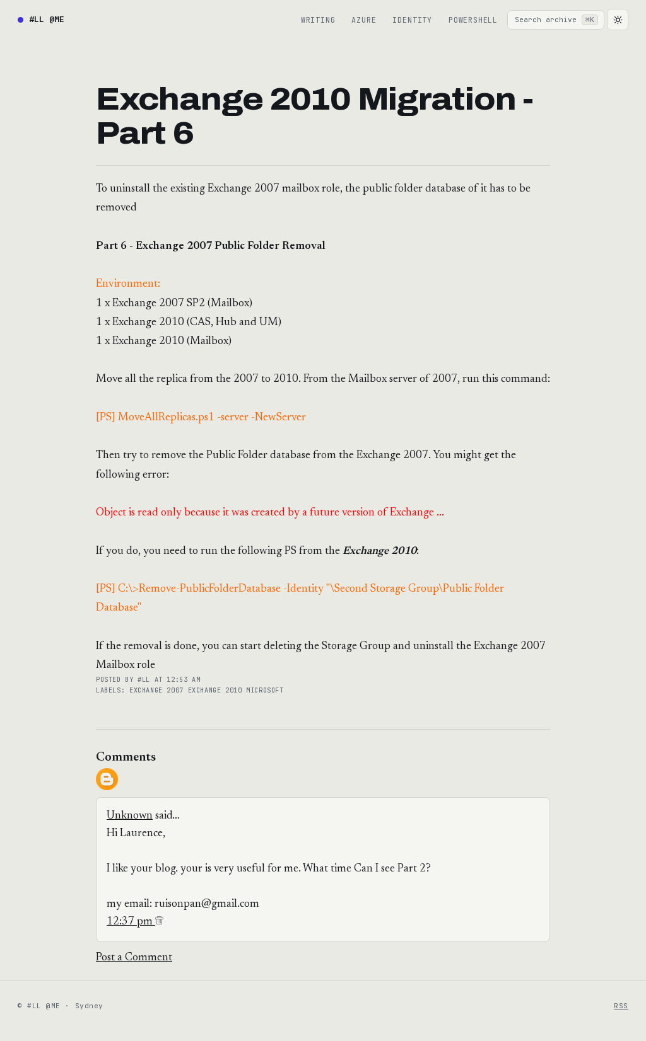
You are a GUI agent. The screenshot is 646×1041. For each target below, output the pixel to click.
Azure (363, 20)
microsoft (265, 690)
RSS (621, 1005)
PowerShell (473, 20)
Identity (412, 20)
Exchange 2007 (158, 690)
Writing (318, 20)
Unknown (130, 816)
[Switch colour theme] (617, 19)
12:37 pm (131, 922)
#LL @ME (46, 19)
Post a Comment (134, 958)
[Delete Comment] (159, 922)
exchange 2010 (217, 690)
